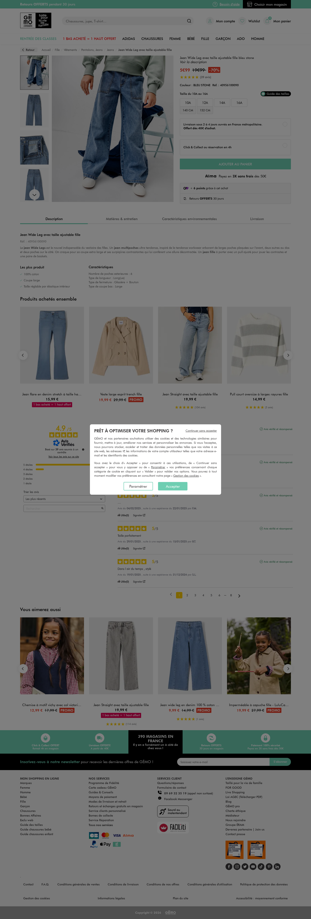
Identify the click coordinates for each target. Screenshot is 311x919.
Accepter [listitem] (173, 486)
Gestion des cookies (186, 476)
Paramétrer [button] (158, 467)
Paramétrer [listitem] (138, 486)
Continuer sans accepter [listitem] (201, 431)
